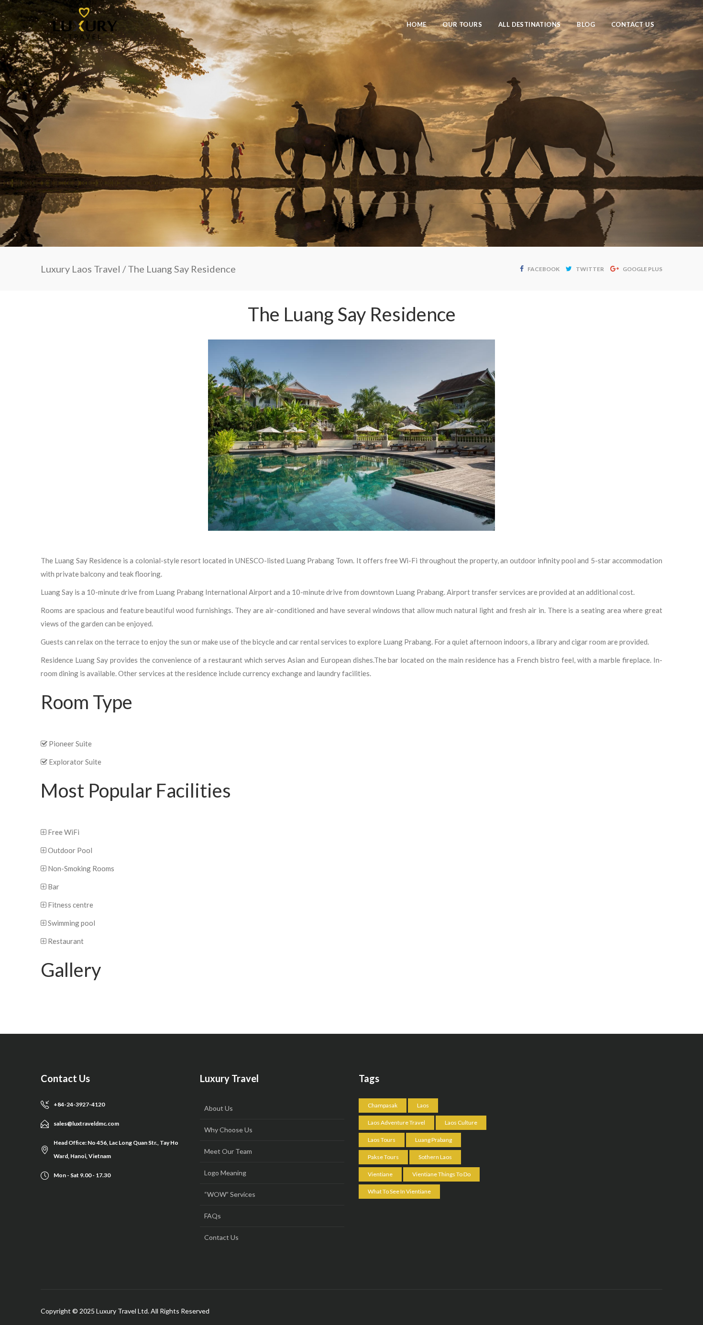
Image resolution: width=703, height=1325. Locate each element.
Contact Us (221, 1237)
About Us (218, 1108)
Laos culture (461, 1122)
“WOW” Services (229, 1194)
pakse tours (383, 1157)
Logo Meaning (225, 1173)
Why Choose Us (228, 1130)
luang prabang (433, 1139)
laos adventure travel (396, 1122)
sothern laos (435, 1157)
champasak (382, 1105)
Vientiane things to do (441, 1174)
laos (423, 1105)
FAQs (212, 1216)
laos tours (381, 1139)
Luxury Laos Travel (81, 268)
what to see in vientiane (399, 1191)
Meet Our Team (228, 1151)
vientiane (380, 1174)
